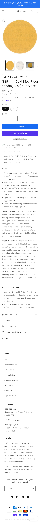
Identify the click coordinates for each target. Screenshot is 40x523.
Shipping (4, 94)
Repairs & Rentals (10, 396)
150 (5, 109)
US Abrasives (12, 519)
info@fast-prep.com (12, 420)
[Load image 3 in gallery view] (30, 65)
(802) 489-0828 (10, 409)
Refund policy (9, 370)
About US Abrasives (11, 380)
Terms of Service (10, 364)
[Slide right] (37, 66)
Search (7, 359)
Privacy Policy (9, 375)
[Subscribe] (32, 488)
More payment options (20, 139)
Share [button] (6, 338)
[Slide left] (2, 66)
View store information (12, 151)
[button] (2, 11)
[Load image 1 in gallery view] (9, 65)
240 (14, 109)
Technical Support (11, 385)
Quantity (5, 114)
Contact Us (8, 390)
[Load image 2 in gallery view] (20, 65)
